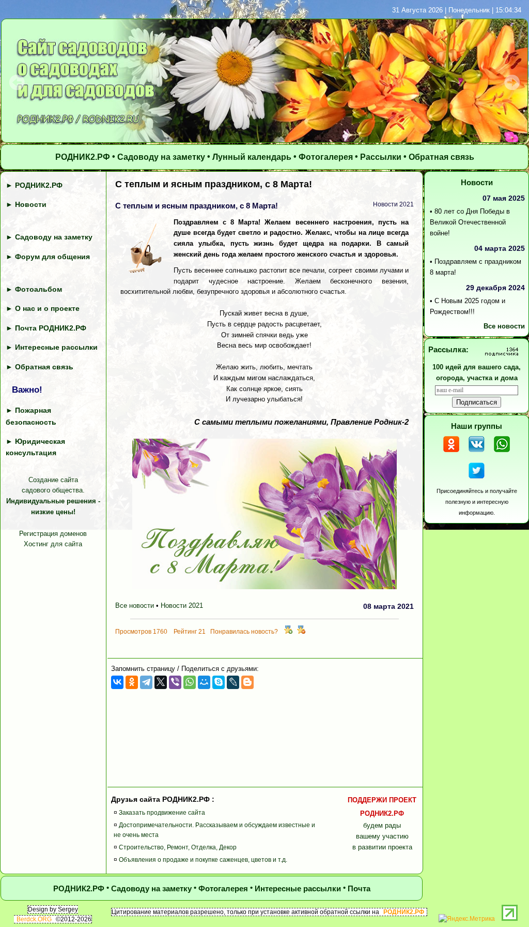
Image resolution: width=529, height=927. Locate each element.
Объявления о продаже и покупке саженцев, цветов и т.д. (203, 859)
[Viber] (175, 682)
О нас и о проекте (47, 308)
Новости (30, 204)
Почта (359, 888)
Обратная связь (441, 157)
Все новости (134, 605)
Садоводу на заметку (161, 157)
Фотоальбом (38, 289)
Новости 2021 (182, 605)
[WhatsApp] (189, 682)
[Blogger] (247, 682)
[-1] (301, 631)
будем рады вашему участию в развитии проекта (382, 823)
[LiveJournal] (233, 682)
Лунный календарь (251, 157)
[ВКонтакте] (117, 682)
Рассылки (380, 157)
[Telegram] (146, 682)
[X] (160, 682)
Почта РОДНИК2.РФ (50, 328)
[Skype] (218, 682)
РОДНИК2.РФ (82, 157)
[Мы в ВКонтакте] (476, 453)
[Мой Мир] (204, 682)
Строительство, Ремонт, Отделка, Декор (178, 847)
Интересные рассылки (56, 347)
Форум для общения (52, 256)
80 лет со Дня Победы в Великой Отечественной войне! (470, 222)
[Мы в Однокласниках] (451, 453)
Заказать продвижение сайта (162, 812)
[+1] (288, 631)
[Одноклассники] (132, 682)
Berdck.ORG (34, 919)
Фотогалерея (326, 157)
